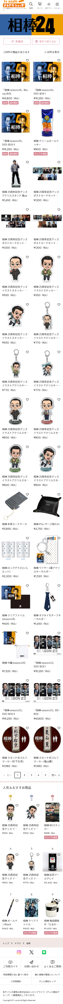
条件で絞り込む (48, 41)
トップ (6, 943)
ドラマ (18, 943)
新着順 (19, 41)
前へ (9, 775)
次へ (53, 775)
